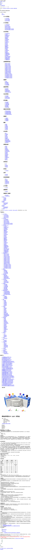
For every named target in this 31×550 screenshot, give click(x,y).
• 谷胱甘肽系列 (6, 231)
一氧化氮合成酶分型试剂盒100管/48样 (7, 383)
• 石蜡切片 (5, 344)
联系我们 (5, 199)
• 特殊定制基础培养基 (7, 278)
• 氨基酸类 (5, 312)
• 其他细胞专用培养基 (7, 293)
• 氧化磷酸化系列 (6, 251)
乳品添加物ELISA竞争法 (8, 76)
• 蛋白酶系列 (5, 228)
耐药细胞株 (6, 82)
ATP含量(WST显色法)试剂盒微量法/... (7, 363)
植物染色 (6, 156)
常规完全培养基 (7, 97)
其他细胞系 (6, 119)
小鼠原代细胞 (7, 103)
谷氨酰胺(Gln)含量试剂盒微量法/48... (7, 364)
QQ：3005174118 (2, 548)
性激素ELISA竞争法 (8, 67)
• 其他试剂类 (5, 316)
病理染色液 (4, 317)
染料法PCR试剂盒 (7, 26)
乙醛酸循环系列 (7, 53)
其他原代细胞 (7, 107)
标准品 (3, 337)
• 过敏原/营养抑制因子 (7, 262)
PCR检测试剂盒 (7, 24)
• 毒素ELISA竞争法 (6, 253)
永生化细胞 (6, 83)
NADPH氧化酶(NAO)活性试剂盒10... (7, 371)
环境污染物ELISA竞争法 (8, 74)
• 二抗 (4, 334)
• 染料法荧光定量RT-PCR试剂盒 (8, 223)
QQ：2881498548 (7, 548)
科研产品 (3, 14)
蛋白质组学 (12, 532)
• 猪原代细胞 (5, 288)
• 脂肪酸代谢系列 (6, 250)
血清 (3, 339)
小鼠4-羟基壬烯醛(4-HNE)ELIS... (6, 360)
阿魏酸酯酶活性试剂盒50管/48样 (6, 370)
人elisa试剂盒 (4, 8)
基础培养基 (6, 88)
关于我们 (5, 197)
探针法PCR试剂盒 (7, 27)
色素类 (6, 135)
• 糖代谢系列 (5, 237)
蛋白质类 (6, 137)
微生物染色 (6, 154)
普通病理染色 (7, 181)
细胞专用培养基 (4, 290)
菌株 (3, 299)
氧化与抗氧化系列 (7, 56)
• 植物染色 (5, 328)
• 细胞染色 (5, 320)
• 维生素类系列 (6, 242)
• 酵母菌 (5, 300)
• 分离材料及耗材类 (6, 315)
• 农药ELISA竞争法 (6, 254)
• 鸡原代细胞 (5, 284)
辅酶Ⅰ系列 (6, 37)
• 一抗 (4, 333)
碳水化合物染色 (7, 151)
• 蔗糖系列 (5, 244)
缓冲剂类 (6, 136)
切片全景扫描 (7, 183)
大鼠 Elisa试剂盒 (7, 19)
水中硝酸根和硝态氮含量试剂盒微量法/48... (8, 361)
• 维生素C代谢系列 (6, 249)
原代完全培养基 (7, 98)
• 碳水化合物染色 (6, 323)
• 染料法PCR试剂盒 (6, 220)
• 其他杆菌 (5, 305)
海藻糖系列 (6, 55)
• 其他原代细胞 (6, 289)
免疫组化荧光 (7, 182)
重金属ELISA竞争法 (8, 69)
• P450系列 (5, 226)
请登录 (1, 1)
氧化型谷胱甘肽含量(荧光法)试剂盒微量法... (8, 377)
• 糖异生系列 (5, 240)
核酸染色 (6, 155)
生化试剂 (3, 306)
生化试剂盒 (8, 8)
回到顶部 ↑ (1, 549)
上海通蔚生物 (18, 532)
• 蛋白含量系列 (6, 229)
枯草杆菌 (6, 127)
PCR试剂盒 (11, 8)
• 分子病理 (5, 349)
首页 (2, 13)
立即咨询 (11, 548)
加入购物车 (6, 423)
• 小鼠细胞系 (5, 298)
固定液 (6, 146)
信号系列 (6, 51)
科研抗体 (3, 332)
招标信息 (15, 532)
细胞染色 (6, 148)
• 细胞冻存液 (5, 275)
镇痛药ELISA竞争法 (8, 72)
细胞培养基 (15, 8)
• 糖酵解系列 (5, 239)
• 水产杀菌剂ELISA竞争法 (7, 268)
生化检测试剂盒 (7, 33)
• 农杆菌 (5, 301)
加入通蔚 (3, 208)
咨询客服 (9, 423)
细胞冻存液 (6, 89)
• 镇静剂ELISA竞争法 (7, 256)
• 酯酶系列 (5, 238)
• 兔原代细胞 (5, 287)
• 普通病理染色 (6, 345)
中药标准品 (6, 170)
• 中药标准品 (5, 338)
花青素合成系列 (7, 54)
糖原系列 (6, 48)
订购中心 (3, 206)
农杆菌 (6, 125)
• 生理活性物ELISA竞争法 (7, 267)
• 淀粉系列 (5, 233)
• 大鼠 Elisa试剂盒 (6, 215)
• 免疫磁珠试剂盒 (6, 353)
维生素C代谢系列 (7, 57)
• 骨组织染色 (5, 321)
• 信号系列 (5, 243)
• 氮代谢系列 (5, 232)
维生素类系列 (7, 50)
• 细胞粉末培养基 (6, 277)
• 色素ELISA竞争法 (6, 255)
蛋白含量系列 (7, 36)
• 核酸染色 (5, 327)
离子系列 (6, 43)
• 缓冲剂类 (5, 310)
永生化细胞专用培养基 (8, 114)
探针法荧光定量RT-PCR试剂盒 (9, 29)
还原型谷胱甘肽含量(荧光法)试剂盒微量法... (8, 376)
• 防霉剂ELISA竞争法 (7, 261)
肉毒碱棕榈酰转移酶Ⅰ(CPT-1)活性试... (7, 372)
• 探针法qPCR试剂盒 (6, 222)
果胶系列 (6, 42)
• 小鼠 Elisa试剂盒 (6, 216)
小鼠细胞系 (6, 120)
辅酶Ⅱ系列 (6, 38)
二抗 (5, 164)
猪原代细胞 (6, 106)
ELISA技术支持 (6, 202)
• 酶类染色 (5, 331)
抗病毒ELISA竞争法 (8, 70)
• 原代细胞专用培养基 (7, 292)
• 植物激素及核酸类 (6, 314)
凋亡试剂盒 (6, 195)
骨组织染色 (6, 149)
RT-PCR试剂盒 (7, 25)
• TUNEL (5, 347)
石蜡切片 (6, 180)
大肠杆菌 (6, 128)
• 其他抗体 (5, 336)
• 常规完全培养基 (6, 281)
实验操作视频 (5, 203)
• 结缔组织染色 (6, 322)
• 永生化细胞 (5, 271)
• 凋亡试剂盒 (5, 352)
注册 (4, 1)
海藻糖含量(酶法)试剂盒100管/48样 (7, 374)
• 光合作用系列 (6, 234)
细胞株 (6, 81)
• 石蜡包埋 (5, 343)
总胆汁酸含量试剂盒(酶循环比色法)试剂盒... (8, 385)
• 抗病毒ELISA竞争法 (7, 260)
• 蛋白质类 (5, 311)
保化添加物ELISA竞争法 (8, 75)
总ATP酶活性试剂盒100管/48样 (6, 378)
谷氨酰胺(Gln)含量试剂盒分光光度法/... (7, 365)
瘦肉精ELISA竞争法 (8, 68)
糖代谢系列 (6, 45)
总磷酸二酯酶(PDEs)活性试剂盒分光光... (7, 381)
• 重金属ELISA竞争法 (7, 259)
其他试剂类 (6, 142)
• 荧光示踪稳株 (6, 272)
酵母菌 (6, 124)
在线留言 (5, 200)
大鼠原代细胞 (7, 104)
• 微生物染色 (5, 326)
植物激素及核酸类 (7, 140)
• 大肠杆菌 (5, 304)
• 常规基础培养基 (6, 276)
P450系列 (6, 34)
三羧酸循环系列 (7, 59)
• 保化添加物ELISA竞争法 (7, 265)
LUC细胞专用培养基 (8, 111)
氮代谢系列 (6, 40)
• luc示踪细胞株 (6, 273)
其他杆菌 (6, 129)
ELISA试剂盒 (10, 210)
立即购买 (3, 423)
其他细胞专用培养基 (8, 113)
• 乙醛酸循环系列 (6, 246)
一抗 (5, 163)
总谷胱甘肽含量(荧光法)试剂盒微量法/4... (8, 375)
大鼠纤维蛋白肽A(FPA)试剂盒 (6, 358)
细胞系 (3, 295)
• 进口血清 (5, 340)
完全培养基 (6, 95)
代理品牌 (3, 205)
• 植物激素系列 (6, 245)
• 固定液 (5, 318)
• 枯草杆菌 (5, 303)
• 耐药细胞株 (5, 270)
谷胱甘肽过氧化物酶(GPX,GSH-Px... (7, 366)
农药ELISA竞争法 (7, 64)
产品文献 (5, 204)
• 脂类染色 (5, 325)
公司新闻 (5, 198)
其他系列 (6, 44)
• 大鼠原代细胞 (6, 286)
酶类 (5, 133)
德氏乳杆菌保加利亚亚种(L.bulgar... (7, 359)
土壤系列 (6, 49)
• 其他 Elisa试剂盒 (6, 217)
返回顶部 (22, 538)
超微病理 (6, 191)
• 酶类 (4, 307)
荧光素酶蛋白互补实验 (7, 532)
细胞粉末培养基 (7, 91)
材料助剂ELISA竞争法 (8, 73)
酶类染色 (6, 159)
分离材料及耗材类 (7, 141)
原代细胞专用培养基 (8, 112)
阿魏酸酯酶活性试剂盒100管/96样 (6, 369)
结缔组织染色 (7, 150)
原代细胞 (3, 283)
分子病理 (6, 187)
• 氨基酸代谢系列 (6, 227)
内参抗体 (6, 165)
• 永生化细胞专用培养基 (7, 294)
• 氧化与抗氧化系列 (6, 248)
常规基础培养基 (7, 90)
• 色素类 (5, 309)
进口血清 (6, 174)
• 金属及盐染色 (6, 329)
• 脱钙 (4, 342)
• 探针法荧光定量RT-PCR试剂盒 (8, 224)
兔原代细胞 (6, 105)
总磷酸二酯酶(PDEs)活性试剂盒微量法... (7, 382)
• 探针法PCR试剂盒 (6, 221)
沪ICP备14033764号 (18, 538)
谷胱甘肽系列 (7, 39)
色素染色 (6, 152)
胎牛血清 (6, 175)
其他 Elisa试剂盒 (15, 210)
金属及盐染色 (7, 157)
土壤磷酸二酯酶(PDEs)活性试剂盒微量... (7, 380)
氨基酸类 (6, 138)
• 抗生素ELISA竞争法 (7, 257)
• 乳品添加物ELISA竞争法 (7, 266)
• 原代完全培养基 (6, 282)
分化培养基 (6, 96)
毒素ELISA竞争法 (7, 63)
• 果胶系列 (5, 235)
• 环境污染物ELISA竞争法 (7, 264)
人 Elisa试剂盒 (7, 18)
